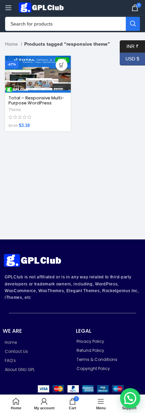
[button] (130, 398)
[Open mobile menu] (8, 7)
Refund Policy (90, 350)
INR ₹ (129, 46)
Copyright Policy (93, 368)
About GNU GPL (20, 369)
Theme (14, 109)
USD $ (129, 59)
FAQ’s (10, 360)
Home (12, 44)
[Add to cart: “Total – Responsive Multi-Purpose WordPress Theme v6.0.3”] (61, 65)
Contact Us (16, 351)
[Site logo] (42, 7)
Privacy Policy (90, 341)
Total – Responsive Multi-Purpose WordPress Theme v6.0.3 (36, 103)
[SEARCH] (133, 24)
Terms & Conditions (97, 359)
